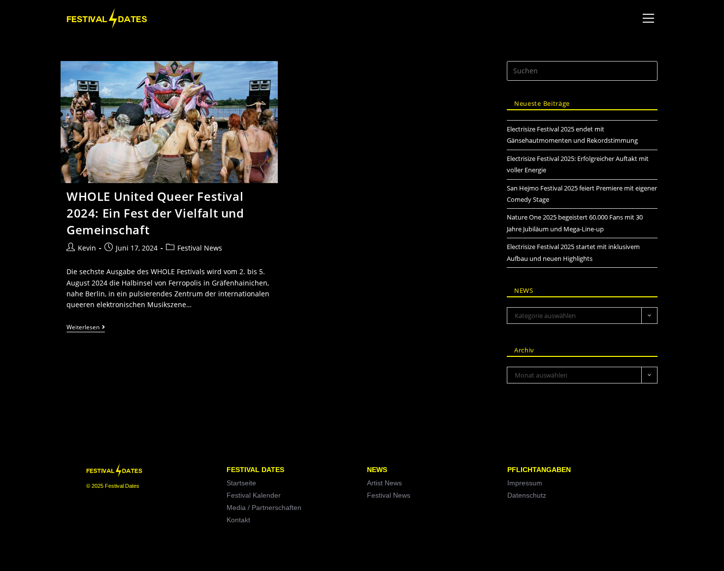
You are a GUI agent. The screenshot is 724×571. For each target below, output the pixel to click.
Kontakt (238, 520)
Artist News (384, 483)
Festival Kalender (254, 495)
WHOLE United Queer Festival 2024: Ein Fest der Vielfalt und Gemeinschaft (155, 212)
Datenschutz (526, 495)
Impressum (524, 483)
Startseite (241, 483)
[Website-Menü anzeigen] (648, 18)
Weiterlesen (85, 327)
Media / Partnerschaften (264, 507)
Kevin (87, 248)
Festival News (199, 248)
